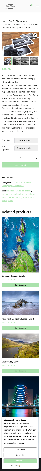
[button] (35, 35)
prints (4, 200)
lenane (15, 197)
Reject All (20, 455)
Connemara (18, 182)
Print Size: (6, 140)
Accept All (20, 460)
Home (4, 21)
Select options (20, 285)
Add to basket (20, 165)
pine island (29, 197)
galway (31, 194)
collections (26, 191)
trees (10, 200)
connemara (7, 194)
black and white (14, 191)
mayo (21, 197)
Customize (20, 449)
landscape (6, 197)
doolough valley (20, 194)
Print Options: (5, 148)
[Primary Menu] (37, 6)
